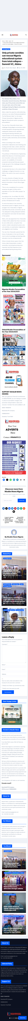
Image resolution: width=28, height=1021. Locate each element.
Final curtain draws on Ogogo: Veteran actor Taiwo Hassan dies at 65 (13, 908)
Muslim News (15, 584)
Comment (5, 644)
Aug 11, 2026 (21, 603)
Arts (5, 894)
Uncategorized (6, 49)
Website (4, 674)
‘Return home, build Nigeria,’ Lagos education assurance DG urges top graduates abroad (14, 599)
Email (4, 669)
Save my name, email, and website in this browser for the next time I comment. (12, 681)
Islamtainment (11, 894)
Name (4, 664)
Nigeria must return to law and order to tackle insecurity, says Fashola (13, 930)
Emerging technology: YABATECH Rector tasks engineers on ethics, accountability (11, 572)
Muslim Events (7, 584)
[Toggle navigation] (2, 35)
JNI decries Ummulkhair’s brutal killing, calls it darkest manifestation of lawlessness (13, 623)
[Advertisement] (14, 17)
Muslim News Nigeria (11, 68)
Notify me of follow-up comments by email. (14, 685)
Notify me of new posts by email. (11, 688)
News (21, 584)
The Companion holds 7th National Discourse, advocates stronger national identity (13, 887)
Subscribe (21, 500)
